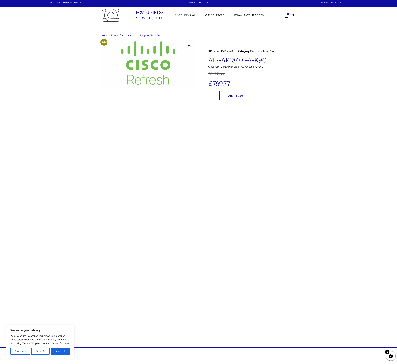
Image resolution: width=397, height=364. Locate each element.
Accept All (60, 351)
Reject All (40, 351)
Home (105, 35)
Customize (20, 351)
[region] (40, 341)
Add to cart (235, 95)
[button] (293, 15)
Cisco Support (214, 15)
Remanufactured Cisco (249, 15)
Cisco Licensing (185, 15)
